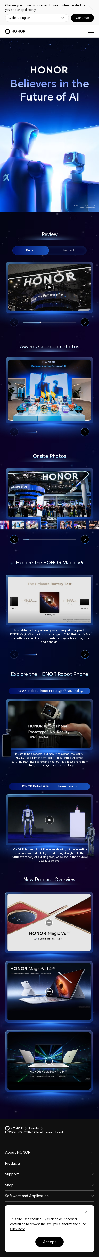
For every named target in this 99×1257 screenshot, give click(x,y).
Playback (68, 250)
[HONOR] (17, 1128)
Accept (49, 1242)
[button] (85, 322)
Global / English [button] (19, 18)
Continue (82, 18)
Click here (17, 1229)
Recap (31, 250)
